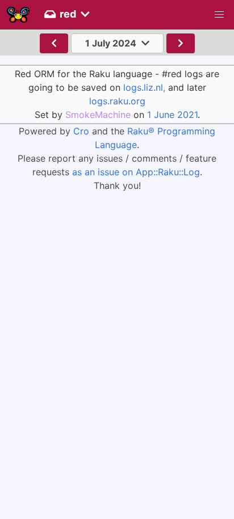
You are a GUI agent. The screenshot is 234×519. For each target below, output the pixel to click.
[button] (219, 14)
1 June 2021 (172, 114)
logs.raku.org (117, 101)
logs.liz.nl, (144, 87)
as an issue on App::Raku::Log (136, 172)
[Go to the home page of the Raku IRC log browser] (18, 14)
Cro (81, 131)
